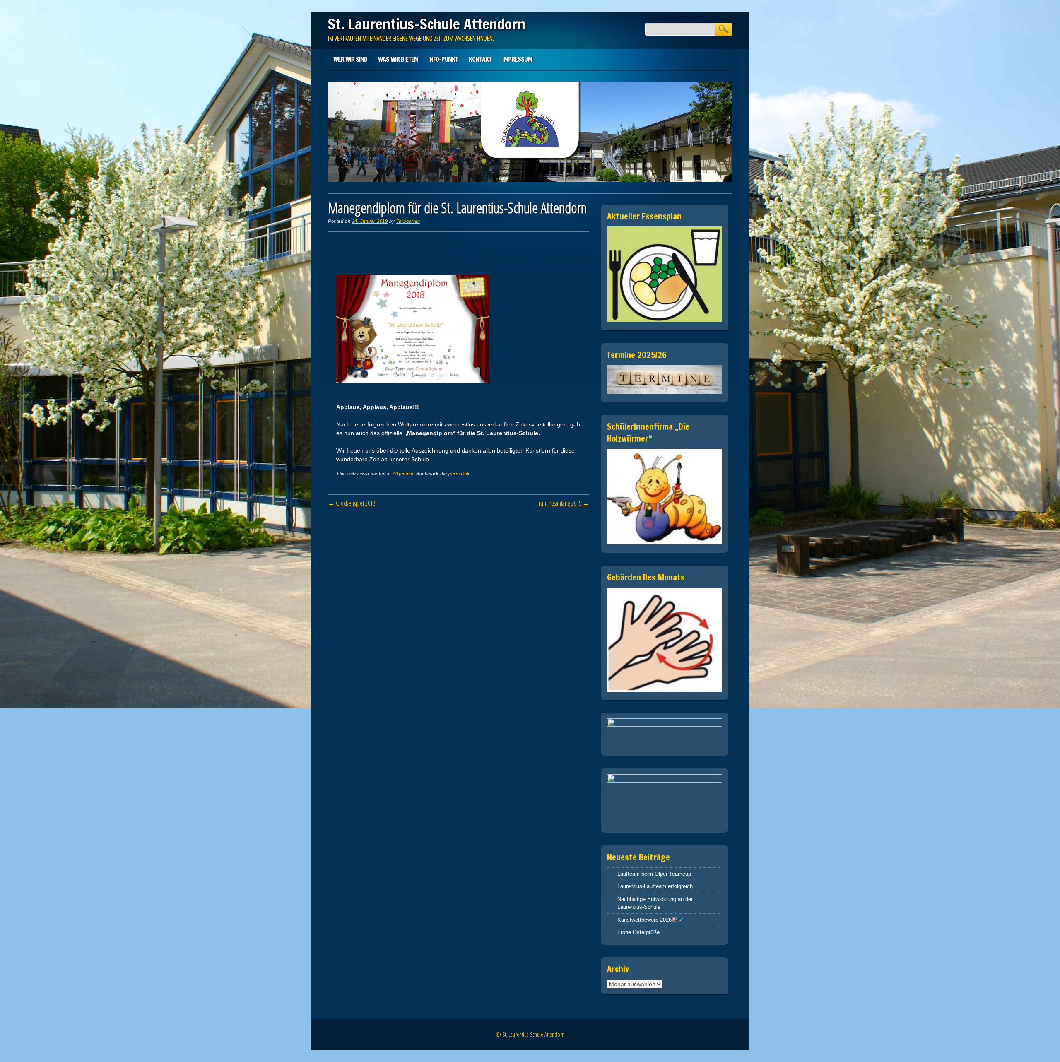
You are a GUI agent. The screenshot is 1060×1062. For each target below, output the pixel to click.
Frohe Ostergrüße (638, 932)
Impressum (517, 59)
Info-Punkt (443, 59)
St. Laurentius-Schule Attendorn (426, 24)
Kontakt (480, 59)
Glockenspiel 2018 (351, 503)
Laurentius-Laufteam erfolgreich (655, 886)
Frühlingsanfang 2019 (562, 503)
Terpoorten (408, 221)
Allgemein (403, 473)
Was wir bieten (398, 59)
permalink (459, 473)
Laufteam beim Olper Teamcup (654, 874)
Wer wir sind (350, 59)
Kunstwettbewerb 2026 (644, 920)
